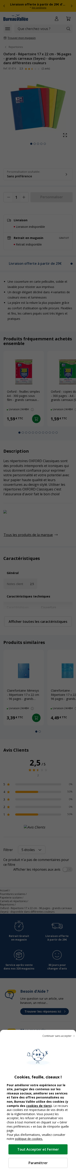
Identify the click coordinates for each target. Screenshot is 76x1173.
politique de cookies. (29, 1139)
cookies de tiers (38, 1106)
